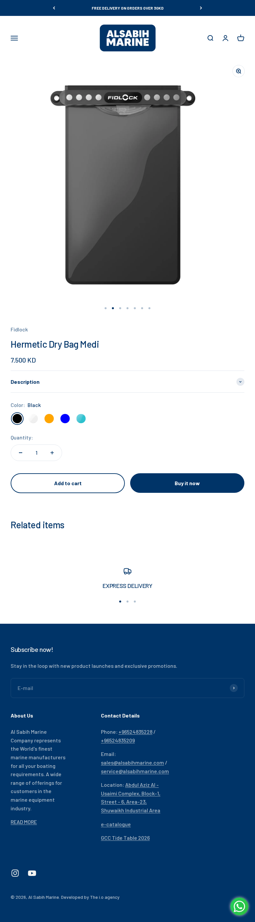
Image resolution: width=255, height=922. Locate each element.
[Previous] (54, 8)
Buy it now (187, 483)
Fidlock (19, 329)
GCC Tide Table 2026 (125, 838)
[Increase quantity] (52, 453)
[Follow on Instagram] (15, 873)
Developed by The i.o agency (90, 897)
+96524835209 (118, 740)
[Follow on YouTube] (32, 873)
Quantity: (22, 437)
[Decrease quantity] (20, 453)
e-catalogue (116, 824)
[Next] (201, 8)
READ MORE (24, 822)
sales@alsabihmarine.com (132, 762)
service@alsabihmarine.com (135, 771)
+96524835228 (135, 731)
